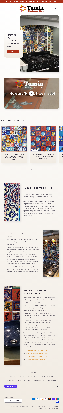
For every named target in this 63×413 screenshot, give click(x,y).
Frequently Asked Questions (31, 377)
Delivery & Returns (52, 380)
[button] (3, 8)
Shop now (13, 51)
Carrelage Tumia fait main (36, 360)
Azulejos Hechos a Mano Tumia (37, 356)
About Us (10, 377)
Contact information (53, 408)
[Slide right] (35, 170)
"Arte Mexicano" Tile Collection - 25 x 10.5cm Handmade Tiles (43, 155)
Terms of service (54, 406)
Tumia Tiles (19, 406)
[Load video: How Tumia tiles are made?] (31, 93)
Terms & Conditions (39, 380)
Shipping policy (43, 408)
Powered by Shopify (27, 406)
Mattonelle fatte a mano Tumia (37, 353)
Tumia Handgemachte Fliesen (37, 350)
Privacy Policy (27, 380)
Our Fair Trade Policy (48, 377)
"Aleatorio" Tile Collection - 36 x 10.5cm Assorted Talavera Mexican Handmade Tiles (14, 156)
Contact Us (17, 377)
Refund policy (36, 406)
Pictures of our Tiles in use (13, 380)
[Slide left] (28, 170)
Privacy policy (45, 406)
